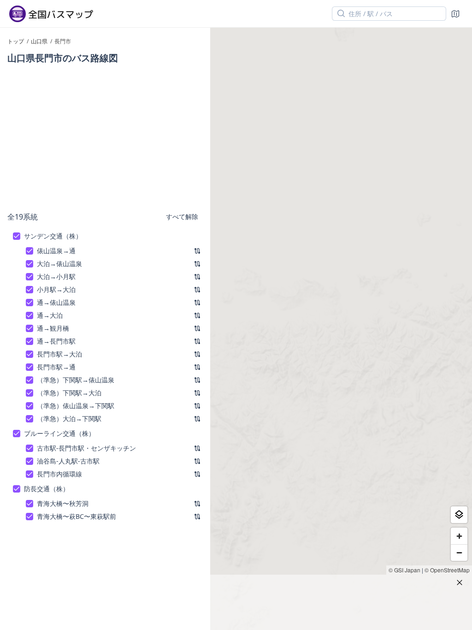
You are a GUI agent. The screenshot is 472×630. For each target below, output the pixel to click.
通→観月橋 (53, 328)
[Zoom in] (459, 536)
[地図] (455, 13)
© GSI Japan (404, 570)
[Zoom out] (459, 552)
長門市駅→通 (56, 367)
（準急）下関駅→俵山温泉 (75, 379)
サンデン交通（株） (53, 236)
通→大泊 (50, 315)
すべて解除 (182, 216)
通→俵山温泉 (56, 302)
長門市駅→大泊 (59, 354)
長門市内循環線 (59, 474)
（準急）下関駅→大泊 (69, 392)
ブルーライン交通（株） (59, 433)
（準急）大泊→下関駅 (69, 418)
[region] (341, 329)
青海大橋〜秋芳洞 (62, 503)
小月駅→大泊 (56, 289)
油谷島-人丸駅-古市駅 (68, 461)
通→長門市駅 (56, 341)
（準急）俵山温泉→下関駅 (75, 405)
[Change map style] (459, 514)
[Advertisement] (105, 137)
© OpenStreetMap (447, 570)
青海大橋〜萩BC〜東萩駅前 (76, 516)
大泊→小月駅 (56, 276)
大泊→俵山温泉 (59, 263)
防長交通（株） (46, 488)
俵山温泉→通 (56, 250)
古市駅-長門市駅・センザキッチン (86, 448)
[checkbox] (16, 236)
